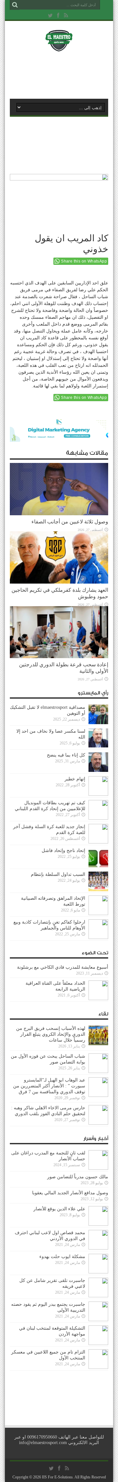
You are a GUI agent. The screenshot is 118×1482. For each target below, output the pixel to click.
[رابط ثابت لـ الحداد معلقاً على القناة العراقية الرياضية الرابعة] (98, 998)
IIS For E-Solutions (57, 1477)
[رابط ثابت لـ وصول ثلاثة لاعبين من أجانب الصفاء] (59, 513)
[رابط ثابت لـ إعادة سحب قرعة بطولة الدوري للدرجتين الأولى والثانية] (59, 656)
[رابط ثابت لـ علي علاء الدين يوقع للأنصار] (98, 1224)
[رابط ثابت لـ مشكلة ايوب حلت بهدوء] (98, 1271)
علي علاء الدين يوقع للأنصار (59, 1208)
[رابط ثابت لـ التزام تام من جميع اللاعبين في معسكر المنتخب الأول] (98, 1367)
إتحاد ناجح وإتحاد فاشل (63, 850)
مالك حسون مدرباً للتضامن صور (77, 1176)
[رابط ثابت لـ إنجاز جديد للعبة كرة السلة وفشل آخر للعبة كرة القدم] (98, 842)
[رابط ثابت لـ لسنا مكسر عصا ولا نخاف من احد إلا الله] (98, 746)
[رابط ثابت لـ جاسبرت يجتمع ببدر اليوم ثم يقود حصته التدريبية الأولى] (98, 1319)
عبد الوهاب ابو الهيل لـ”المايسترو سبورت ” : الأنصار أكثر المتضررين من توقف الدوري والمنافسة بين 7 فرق (49, 1086)
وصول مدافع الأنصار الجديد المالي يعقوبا (70, 1192)
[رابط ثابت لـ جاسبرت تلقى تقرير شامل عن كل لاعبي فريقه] (98, 1295)
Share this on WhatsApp (84, 261)
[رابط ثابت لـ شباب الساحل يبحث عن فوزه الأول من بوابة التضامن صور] (98, 1071)
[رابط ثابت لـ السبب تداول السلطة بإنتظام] (98, 889)
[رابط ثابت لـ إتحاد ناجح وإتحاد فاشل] (98, 865)
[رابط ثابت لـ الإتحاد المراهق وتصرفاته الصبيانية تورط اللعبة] (98, 913)
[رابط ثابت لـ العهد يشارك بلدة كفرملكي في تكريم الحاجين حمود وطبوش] (59, 582)
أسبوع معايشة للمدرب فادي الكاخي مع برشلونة (60, 967)
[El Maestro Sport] (59, 47)
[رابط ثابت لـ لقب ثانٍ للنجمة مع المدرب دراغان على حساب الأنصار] (98, 1168)
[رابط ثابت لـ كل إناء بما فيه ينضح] (98, 770)
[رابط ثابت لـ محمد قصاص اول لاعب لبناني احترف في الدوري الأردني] (98, 1248)
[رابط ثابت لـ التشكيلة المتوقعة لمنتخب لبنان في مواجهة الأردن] (98, 1343)
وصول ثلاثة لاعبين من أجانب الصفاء (69, 522)
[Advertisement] (62, 74)
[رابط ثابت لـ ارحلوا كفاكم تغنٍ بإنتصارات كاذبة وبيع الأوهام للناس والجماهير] (98, 937)
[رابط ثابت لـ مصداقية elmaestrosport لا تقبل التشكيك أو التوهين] (98, 722)
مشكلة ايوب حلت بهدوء (62, 1256)
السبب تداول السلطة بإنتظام (58, 874)
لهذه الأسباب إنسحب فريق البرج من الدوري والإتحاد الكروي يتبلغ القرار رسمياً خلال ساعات (50, 1034)
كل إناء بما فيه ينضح (66, 755)
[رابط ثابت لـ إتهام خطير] (98, 794)
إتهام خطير (75, 778)
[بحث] (15, 5)
